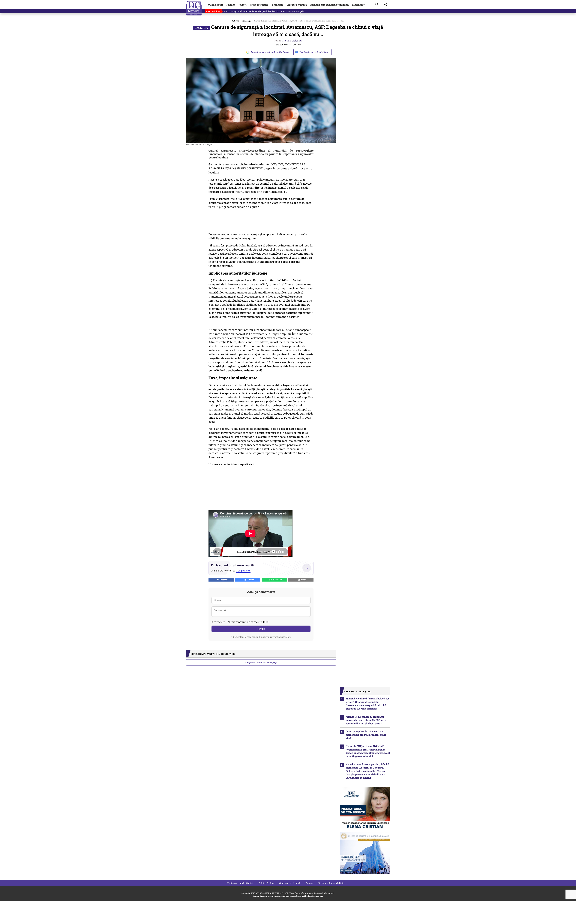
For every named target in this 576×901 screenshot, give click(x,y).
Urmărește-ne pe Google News (314, 52)
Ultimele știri (215, 4)
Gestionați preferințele (290, 883)
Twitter (250, 579)
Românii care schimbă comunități (329, 4)
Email (303, 579)
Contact (310, 883)
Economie (277, 4)
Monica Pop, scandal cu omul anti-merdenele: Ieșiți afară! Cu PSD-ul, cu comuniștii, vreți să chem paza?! (366, 720)
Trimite (261, 628)
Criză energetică (259, 4)
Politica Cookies (266, 883)
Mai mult (358, 4)
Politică (230, 4)
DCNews (194, 8)
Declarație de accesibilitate (331, 883)
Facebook (223, 579)
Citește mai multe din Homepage (261, 662)
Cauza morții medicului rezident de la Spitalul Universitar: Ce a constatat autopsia (264, 11)
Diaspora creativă (297, 4)
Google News (243, 570)
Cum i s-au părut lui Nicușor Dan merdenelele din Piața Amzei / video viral (366, 735)
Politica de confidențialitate (240, 883)
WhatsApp (277, 579)
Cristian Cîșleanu (292, 40)
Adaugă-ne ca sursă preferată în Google (270, 52)
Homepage (246, 21)
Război (242, 4)
